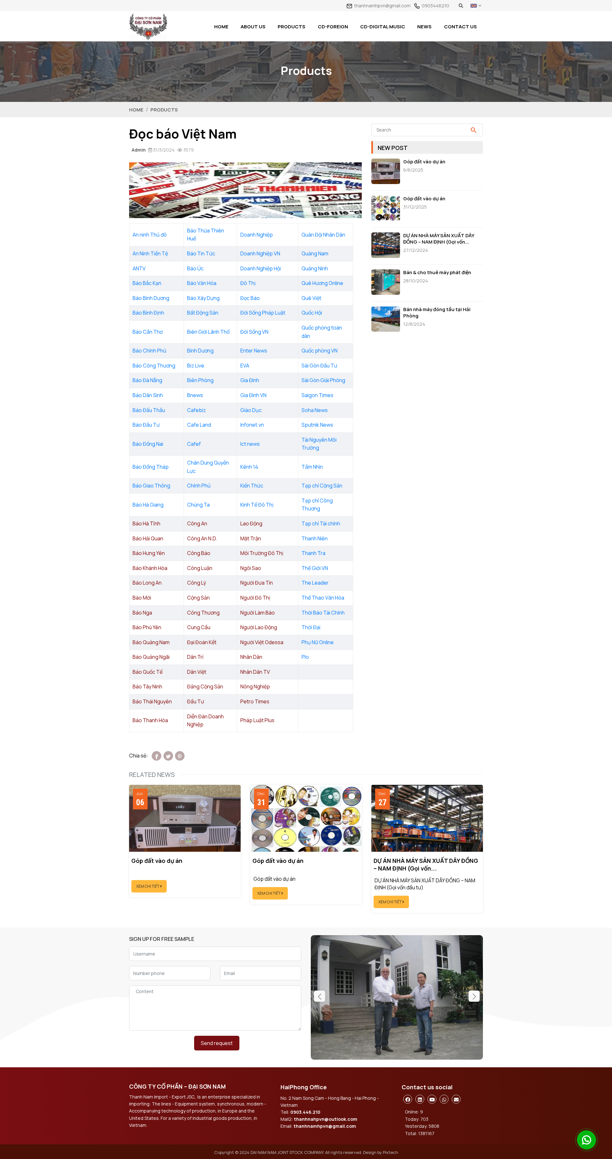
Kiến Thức (251, 485)
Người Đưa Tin (256, 582)
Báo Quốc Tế (148, 671)
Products (164, 109)
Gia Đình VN (253, 395)
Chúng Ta (198, 504)
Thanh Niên (315, 538)
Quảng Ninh (315, 268)
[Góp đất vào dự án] (387, 172)
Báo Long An (147, 582)
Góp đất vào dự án (424, 162)
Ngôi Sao (250, 568)
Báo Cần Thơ (148, 331)
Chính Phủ (199, 485)
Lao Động (251, 523)
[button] (474, 996)
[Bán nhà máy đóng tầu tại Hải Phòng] (387, 319)
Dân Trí (195, 656)
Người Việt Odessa (261, 642)
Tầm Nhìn (312, 466)
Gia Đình (249, 380)
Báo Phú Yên (147, 627)
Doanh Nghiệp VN (260, 253)
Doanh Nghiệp (256, 234)
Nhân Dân (251, 656)
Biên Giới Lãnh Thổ (208, 331)
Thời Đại (311, 627)
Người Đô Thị (255, 597)
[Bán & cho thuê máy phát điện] (387, 282)
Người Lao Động (258, 627)
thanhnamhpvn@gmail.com (382, 6)
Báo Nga (142, 612)
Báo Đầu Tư (146, 424)
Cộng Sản (198, 597)
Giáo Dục (251, 410)
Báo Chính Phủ (149, 350)
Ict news (250, 443)
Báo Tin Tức (201, 253)
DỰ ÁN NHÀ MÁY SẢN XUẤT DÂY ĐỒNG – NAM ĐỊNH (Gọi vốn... (438, 238)
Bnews (195, 395)
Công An (197, 523)
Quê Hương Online (322, 283)
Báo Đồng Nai (148, 443)
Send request (217, 1043)
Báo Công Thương (154, 365)
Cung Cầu (198, 627)
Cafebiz (196, 410)
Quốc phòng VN (320, 350)
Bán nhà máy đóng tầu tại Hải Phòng (436, 312)
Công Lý (196, 582)
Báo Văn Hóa (201, 283)
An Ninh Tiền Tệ (150, 253)
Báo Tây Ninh (147, 686)
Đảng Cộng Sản (205, 686)
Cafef (194, 443)
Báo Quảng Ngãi (151, 656)
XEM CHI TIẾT (148, 886)
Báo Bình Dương (151, 298)
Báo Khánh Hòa (150, 568)
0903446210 (435, 6)
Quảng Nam (315, 253)
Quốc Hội (312, 312)
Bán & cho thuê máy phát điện (437, 272)
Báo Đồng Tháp (151, 466)
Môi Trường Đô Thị (261, 553)
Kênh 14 (249, 466)
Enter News (253, 350)
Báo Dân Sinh (148, 395)
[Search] (474, 130)
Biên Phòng (200, 380)
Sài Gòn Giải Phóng (323, 380)
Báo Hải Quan (148, 538)
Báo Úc (195, 268)
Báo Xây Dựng (203, 298)
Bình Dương (200, 350)
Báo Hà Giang (148, 504)
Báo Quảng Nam (151, 642)
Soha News (315, 410)
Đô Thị (248, 283)
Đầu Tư (195, 701)
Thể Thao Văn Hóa (323, 597)
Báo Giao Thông (151, 485)
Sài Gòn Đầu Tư (319, 365)
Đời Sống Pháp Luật (262, 312)
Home (136, 109)
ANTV (139, 268)
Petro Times (254, 701)
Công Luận (199, 568)
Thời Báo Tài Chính (323, 612)
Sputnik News (317, 424)
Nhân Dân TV (255, 671)
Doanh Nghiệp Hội (261, 268)
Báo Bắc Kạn (147, 283)
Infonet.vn (252, 424)
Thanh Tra (313, 553)
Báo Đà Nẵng (147, 380)
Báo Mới (142, 597)
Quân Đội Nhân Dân (323, 234)
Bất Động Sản (202, 312)
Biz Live (195, 365)
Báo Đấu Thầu (149, 410)
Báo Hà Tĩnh (146, 523)
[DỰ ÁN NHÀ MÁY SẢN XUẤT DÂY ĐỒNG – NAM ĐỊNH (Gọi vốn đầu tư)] (387, 246)
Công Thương (203, 612)
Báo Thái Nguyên (152, 701)
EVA (244, 365)
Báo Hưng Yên (149, 553)
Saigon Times (317, 395)
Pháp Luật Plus (257, 720)
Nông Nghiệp (255, 686)
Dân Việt (196, 671)
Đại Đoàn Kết (201, 642)
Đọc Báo (250, 298)
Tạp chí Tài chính (321, 523)
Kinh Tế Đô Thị (256, 504)
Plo (305, 656)
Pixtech (390, 1152)
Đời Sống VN (254, 331)
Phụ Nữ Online (318, 642)
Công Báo (198, 553)
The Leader (315, 582)
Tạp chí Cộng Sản (322, 485)
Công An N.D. (202, 538)
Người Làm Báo (257, 612)
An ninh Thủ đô (150, 234)
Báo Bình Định (148, 312)
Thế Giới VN (315, 568)
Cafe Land (199, 424)
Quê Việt (311, 298)
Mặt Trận (250, 538)
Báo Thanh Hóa (150, 720)
